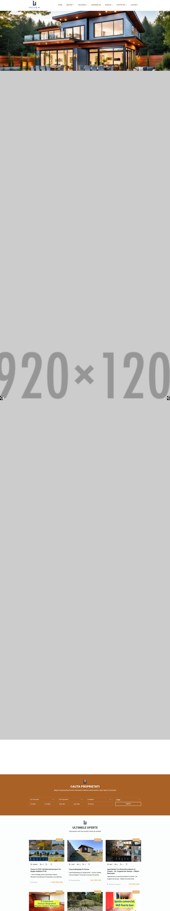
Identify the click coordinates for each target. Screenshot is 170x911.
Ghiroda (34, 882)
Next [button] (168, 398)
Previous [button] (1, 398)
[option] (85, 375)
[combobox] (128, 799)
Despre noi (120, 5)
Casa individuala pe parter (79, 869)
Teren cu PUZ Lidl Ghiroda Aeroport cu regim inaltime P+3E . (45, 870)
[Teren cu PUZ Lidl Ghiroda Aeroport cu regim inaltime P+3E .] (46, 851)
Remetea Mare (75, 880)
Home (60, 5)
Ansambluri (96, 5)
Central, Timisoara (114, 884)
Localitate (91, 799)
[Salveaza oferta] (51, 864)
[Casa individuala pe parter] (85, 851)
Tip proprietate (63, 799)
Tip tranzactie (34, 799)
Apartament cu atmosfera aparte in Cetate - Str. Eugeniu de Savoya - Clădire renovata (123, 871)
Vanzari (69, 5)
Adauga (108, 5)
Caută (128, 804)
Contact (134, 5)
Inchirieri (82, 5)
